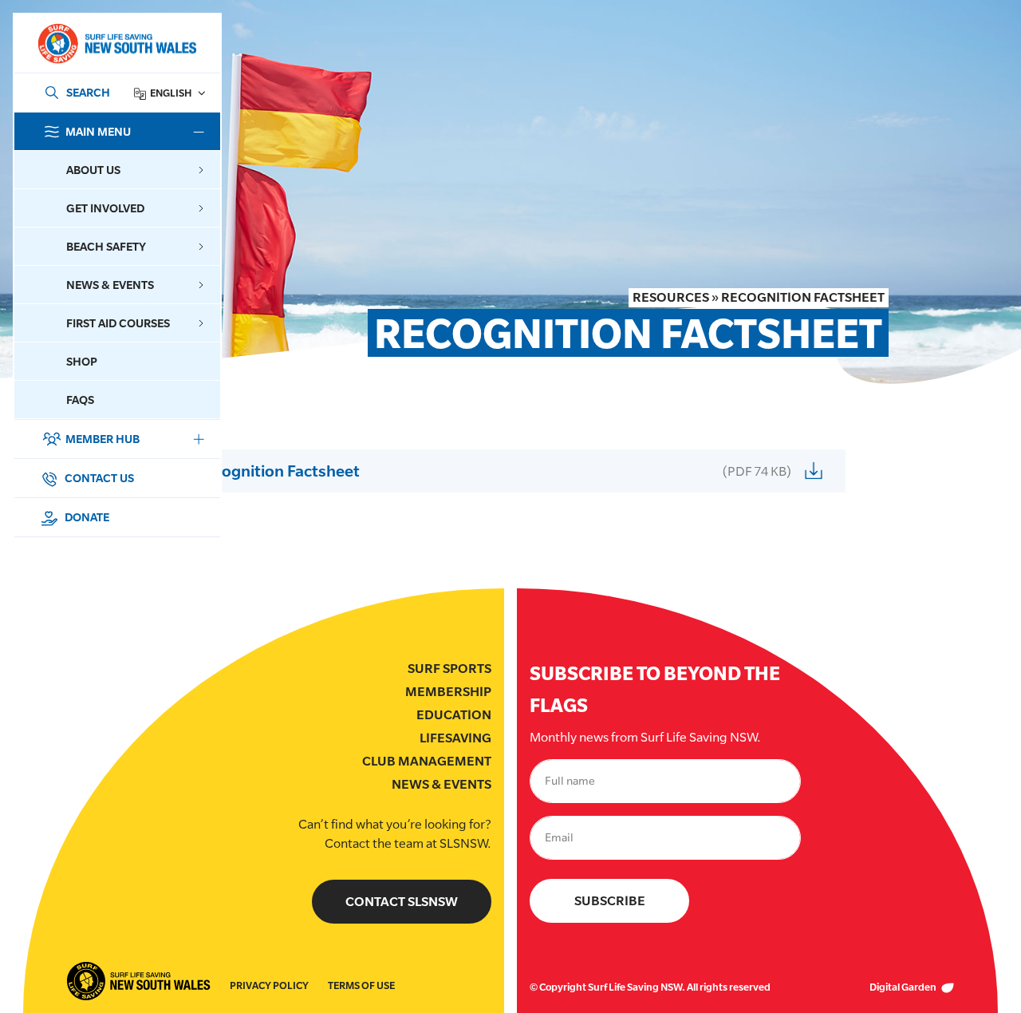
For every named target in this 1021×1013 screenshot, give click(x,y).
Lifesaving (455, 738)
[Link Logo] (116, 43)
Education (453, 714)
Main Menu (98, 131)
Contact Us (98, 478)
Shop (81, 361)
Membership (448, 691)
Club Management (426, 761)
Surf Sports (449, 668)
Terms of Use (361, 985)
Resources (671, 297)
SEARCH (88, 92)
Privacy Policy (269, 985)
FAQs (80, 399)
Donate (85, 517)
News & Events (441, 784)
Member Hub (102, 438)
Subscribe (609, 900)
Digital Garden (903, 987)
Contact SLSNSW (401, 901)
